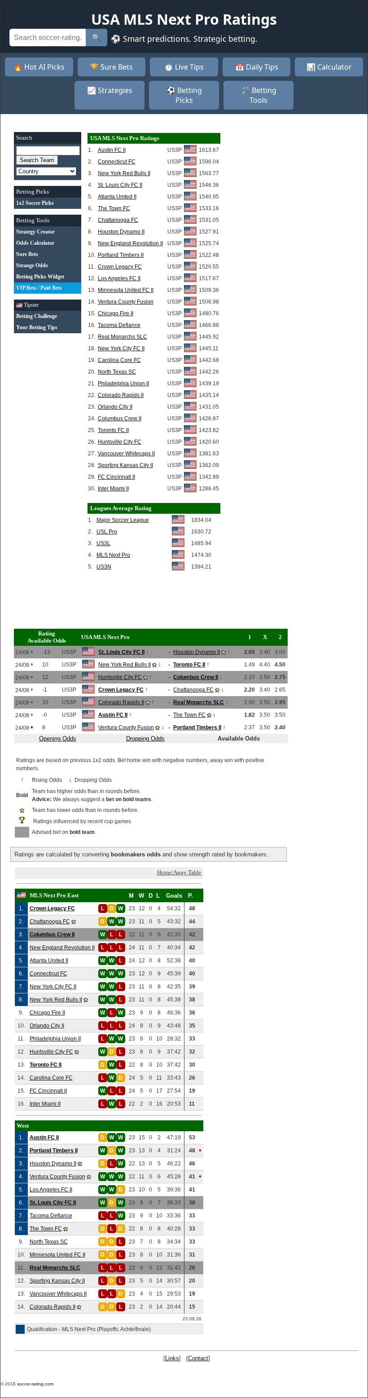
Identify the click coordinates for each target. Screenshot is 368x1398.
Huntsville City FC (119, 442)
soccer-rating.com (35, 1383)
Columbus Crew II (119, 418)
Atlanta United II (117, 197)
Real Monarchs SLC (122, 337)
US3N (103, 567)
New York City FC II (121, 348)
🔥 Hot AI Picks (39, 67)
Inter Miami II (113, 488)
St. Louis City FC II (120, 185)
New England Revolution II (130, 243)
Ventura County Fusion (125, 302)
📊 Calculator (329, 67)
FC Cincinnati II (116, 477)
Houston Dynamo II (121, 232)
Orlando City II (115, 407)
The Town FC (114, 208)
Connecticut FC (117, 162)
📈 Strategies (109, 90)
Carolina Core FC (119, 360)
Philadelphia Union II (123, 383)
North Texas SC (117, 372)
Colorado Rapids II (121, 395)
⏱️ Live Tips (184, 67)
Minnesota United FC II (125, 290)
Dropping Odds (145, 738)
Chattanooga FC (118, 220)
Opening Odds (57, 738)
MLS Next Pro (113, 555)
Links (172, 1358)
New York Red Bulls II (124, 173)
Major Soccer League (122, 520)
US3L (103, 543)
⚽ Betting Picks (184, 95)
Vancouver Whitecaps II (126, 453)
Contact (198, 1358)
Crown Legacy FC (120, 267)
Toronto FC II (113, 430)
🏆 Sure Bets (111, 67)
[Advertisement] (47, 474)
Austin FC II (112, 150)
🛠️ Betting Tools (258, 95)
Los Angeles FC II (119, 278)
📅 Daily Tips (256, 67)
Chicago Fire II (115, 313)
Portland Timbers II (121, 255)
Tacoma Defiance (119, 325)
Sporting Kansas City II (125, 465)
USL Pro (106, 532)
